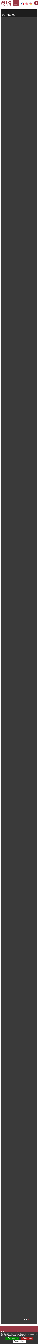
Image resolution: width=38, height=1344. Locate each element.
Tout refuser (27, 1338)
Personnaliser (19, 1341)
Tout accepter (13, 1338)
